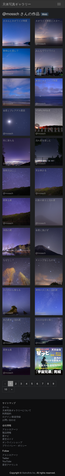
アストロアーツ (10, 429)
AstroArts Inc (28, 472)
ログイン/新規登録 (11, 416)
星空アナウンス (10, 464)
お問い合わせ (9, 419)
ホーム (5, 407)
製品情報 (6, 432)
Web (44, 14)
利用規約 (6, 413)
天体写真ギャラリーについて (16, 410)
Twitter (5, 458)
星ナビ (5, 435)
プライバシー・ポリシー (14, 445)
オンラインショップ (12, 442)
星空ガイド (7, 438)
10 (5, 389)
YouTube (6, 461)
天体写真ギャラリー (17, 4)
